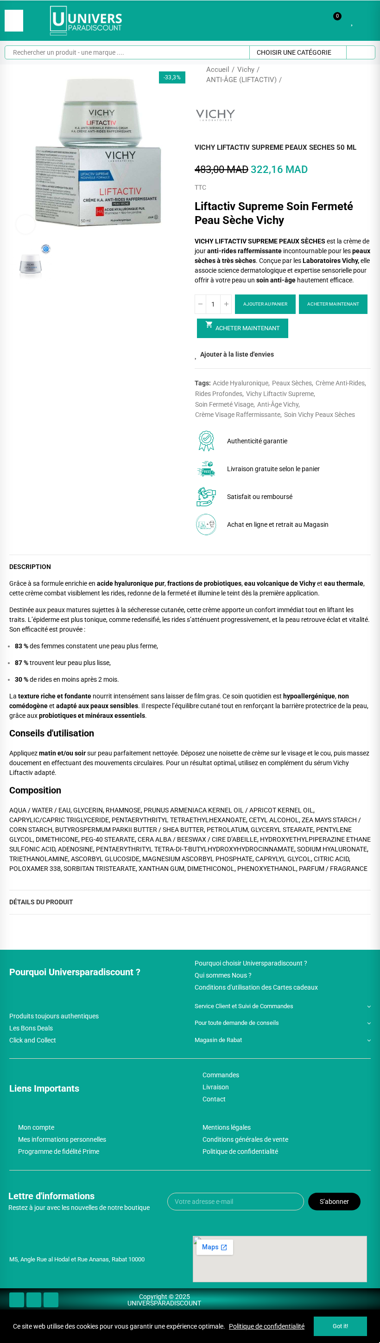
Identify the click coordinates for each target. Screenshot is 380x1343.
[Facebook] (16, 1299)
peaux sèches (292, 383)
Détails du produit (41, 902)
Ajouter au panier (265, 304)
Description (30, 566)
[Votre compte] (366, 20)
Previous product (341, 74)
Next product (364, 74)
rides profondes (218, 393)
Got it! (340, 1326)
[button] (18, 152)
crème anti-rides (340, 383)
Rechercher (360, 52)
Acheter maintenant (333, 304)
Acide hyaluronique (240, 383)
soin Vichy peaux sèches (319, 414)
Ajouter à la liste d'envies (237, 354)
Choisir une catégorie (294, 52)
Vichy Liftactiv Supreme (280, 393)
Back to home (352, 74)
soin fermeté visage (224, 404)
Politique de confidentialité (266, 1326)
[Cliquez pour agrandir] (25, 224)
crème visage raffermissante (237, 414)
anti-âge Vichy (277, 404)
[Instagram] (33, 1299)
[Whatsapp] (51, 1299)
